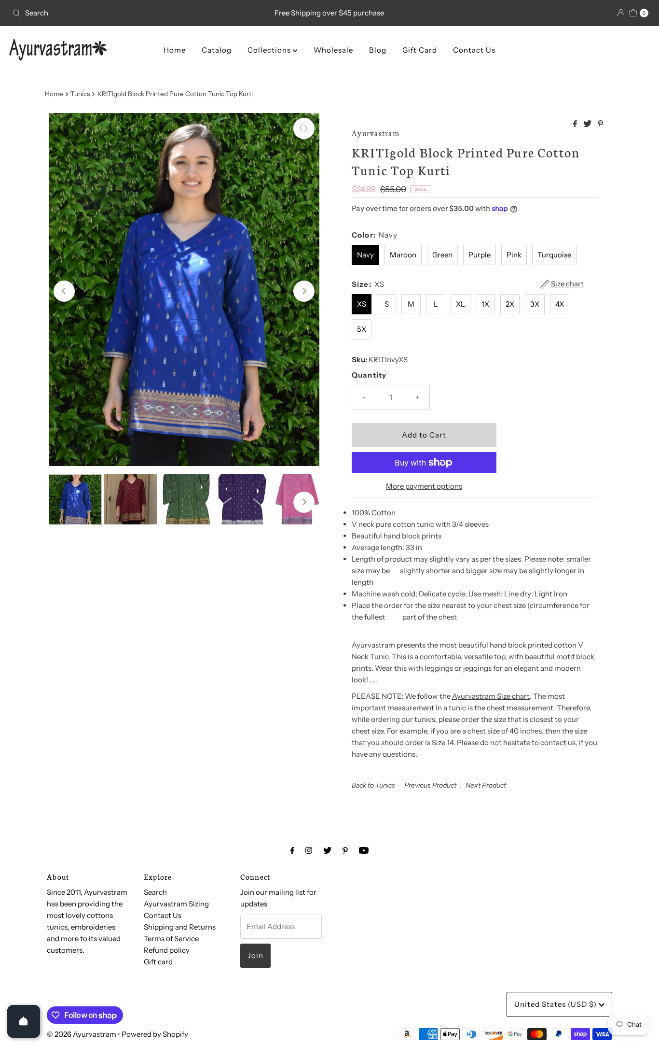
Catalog (217, 50)
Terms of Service (171, 938)
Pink (514, 254)
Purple (479, 254)
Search (155, 892)
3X (534, 304)
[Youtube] (364, 850)
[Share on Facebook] (575, 124)
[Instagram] (308, 850)
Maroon (403, 254)
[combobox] (112, 13)
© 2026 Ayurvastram (81, 1034)
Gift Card (419, 50)
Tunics (80, 94)
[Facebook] (292, 850)
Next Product (486, 785)
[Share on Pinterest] (600, 124)
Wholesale (333, 50)
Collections (270, 50)
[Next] (304, 291)
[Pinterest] (345, 850)
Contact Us (474, 50)
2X (510, 304)
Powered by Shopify (155, 1034)
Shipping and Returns (180, 927)
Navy (365, 254)
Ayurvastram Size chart (491, 696)
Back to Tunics (373, 785)
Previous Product (430, 785)
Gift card (158, 961)
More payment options (424, 486)
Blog (377, 50)
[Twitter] (327, 850)
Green (442, 254)
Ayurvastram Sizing (176, 903)
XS (361, 304)
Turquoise (554, 254)
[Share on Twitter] (588, 124)
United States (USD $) (556, 1004)
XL (460, 304)
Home (175, 50)
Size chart (566, 284)
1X (485, 304)
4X (559, 304)
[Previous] (64, 291)
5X (361, 329)
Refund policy (167, 950)
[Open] (23, 1021)
